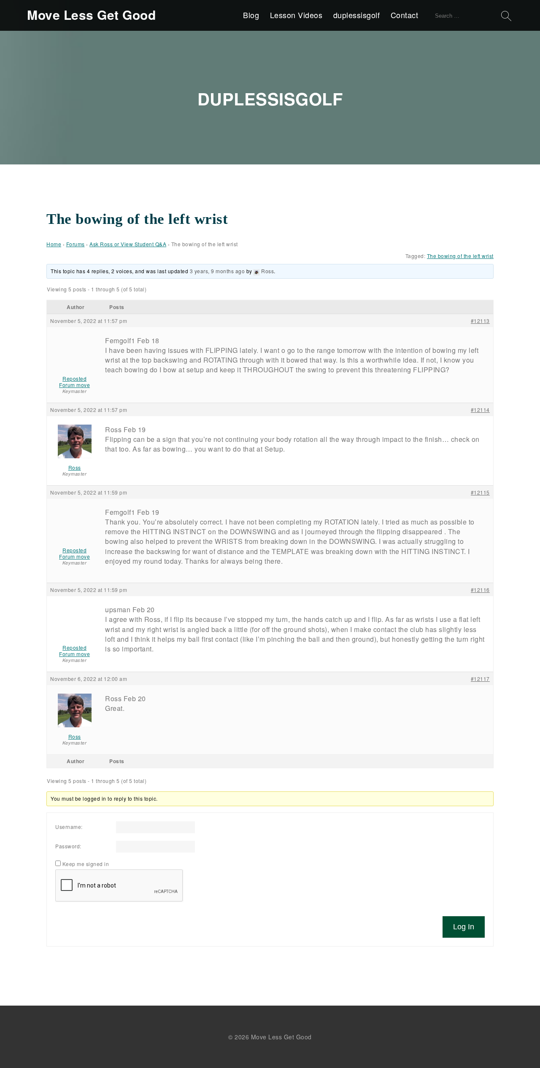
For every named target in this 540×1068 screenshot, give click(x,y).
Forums (75, 243)
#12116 (480, 589)
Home (53, 243)
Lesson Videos (296, 14)
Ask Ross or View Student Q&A (127, 243)
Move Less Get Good (91, 14)
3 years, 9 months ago (217, 270)
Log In (463, 927)
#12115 (480, 492)
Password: (68, 846)
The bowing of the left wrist (460, 255)
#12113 (480, 320)
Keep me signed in (85, 863)
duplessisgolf (356, 14)
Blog (251, 14)
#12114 (480, 409)
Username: (69, 826)
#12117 (480, 678)
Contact (404, 14)
